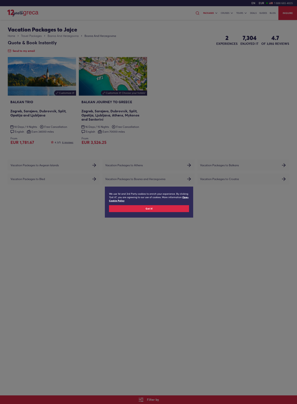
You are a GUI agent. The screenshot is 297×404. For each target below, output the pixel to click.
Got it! (149, 208)
